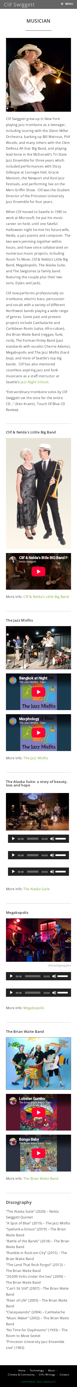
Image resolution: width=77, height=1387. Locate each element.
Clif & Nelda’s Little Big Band (46, 596)
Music (51, 1370)
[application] (38, 839)
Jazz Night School (34, 382)
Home (22, 1370)
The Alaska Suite (36, 889)
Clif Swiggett (19, 4)
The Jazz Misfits (35, 758)
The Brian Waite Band (40, 1178)
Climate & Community (21, 1374)
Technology (37, 1370)
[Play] (13, 839)
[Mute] (52, 839)
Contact (64, 1374)
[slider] (61, 838)
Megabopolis (33, 1008)
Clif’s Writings (47, 1374)
